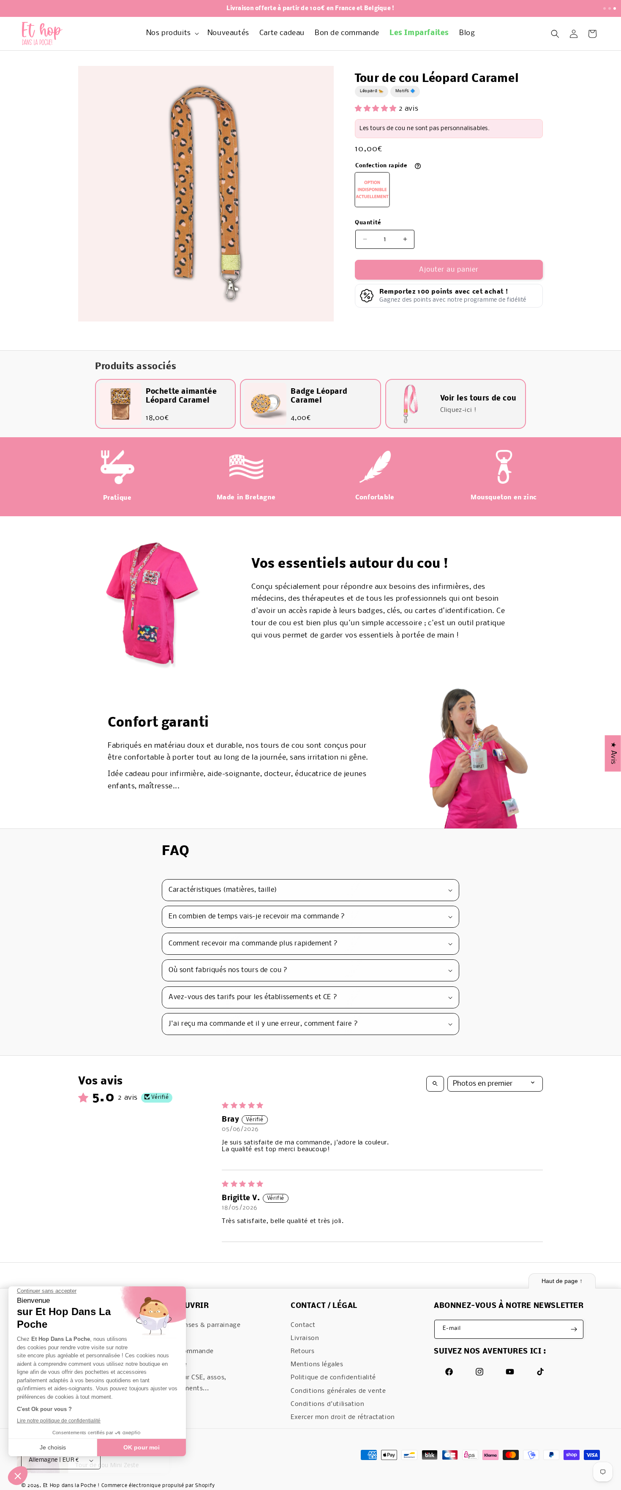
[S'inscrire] (574, 1329)
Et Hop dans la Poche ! (71, 1485)
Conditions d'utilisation (327, 1404)
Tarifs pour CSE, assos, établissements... (191, 1383)
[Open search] (435, 1084)
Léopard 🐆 (371, 91)
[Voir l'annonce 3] (614, 8)
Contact (303, 1325)
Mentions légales (317, 1364)
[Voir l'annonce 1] (604, 8)
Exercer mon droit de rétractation (343, 1417)
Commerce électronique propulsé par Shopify (158, 1485)
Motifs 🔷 (405, 91)
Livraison (305, 1338)
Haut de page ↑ (562, 1281)
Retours (302, 1351)
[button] (171, 33)
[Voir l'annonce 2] (609, 8)
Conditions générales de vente (338, 1391)
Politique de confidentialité (333, 1377)
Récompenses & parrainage (198, 1325)
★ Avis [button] (613, 753)
